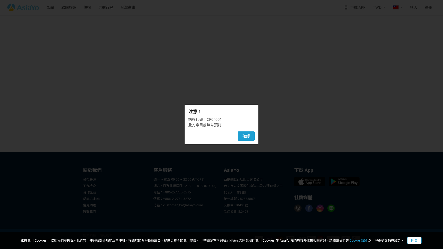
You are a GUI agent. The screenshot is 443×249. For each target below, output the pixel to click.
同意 (414, 240)
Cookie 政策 (358, 240)
